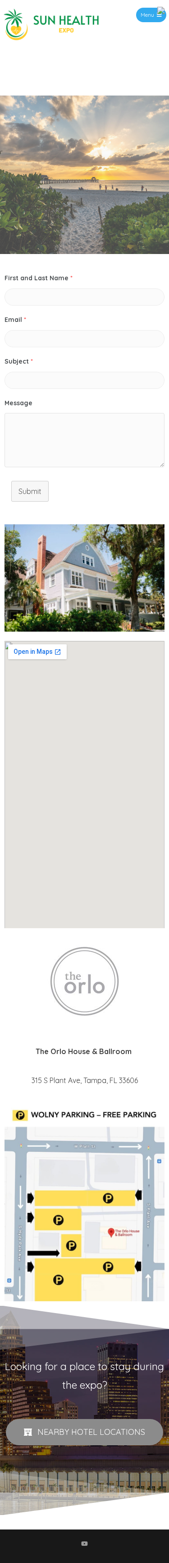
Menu (147, 14)
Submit (29, 491)
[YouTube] (84, 1543)
